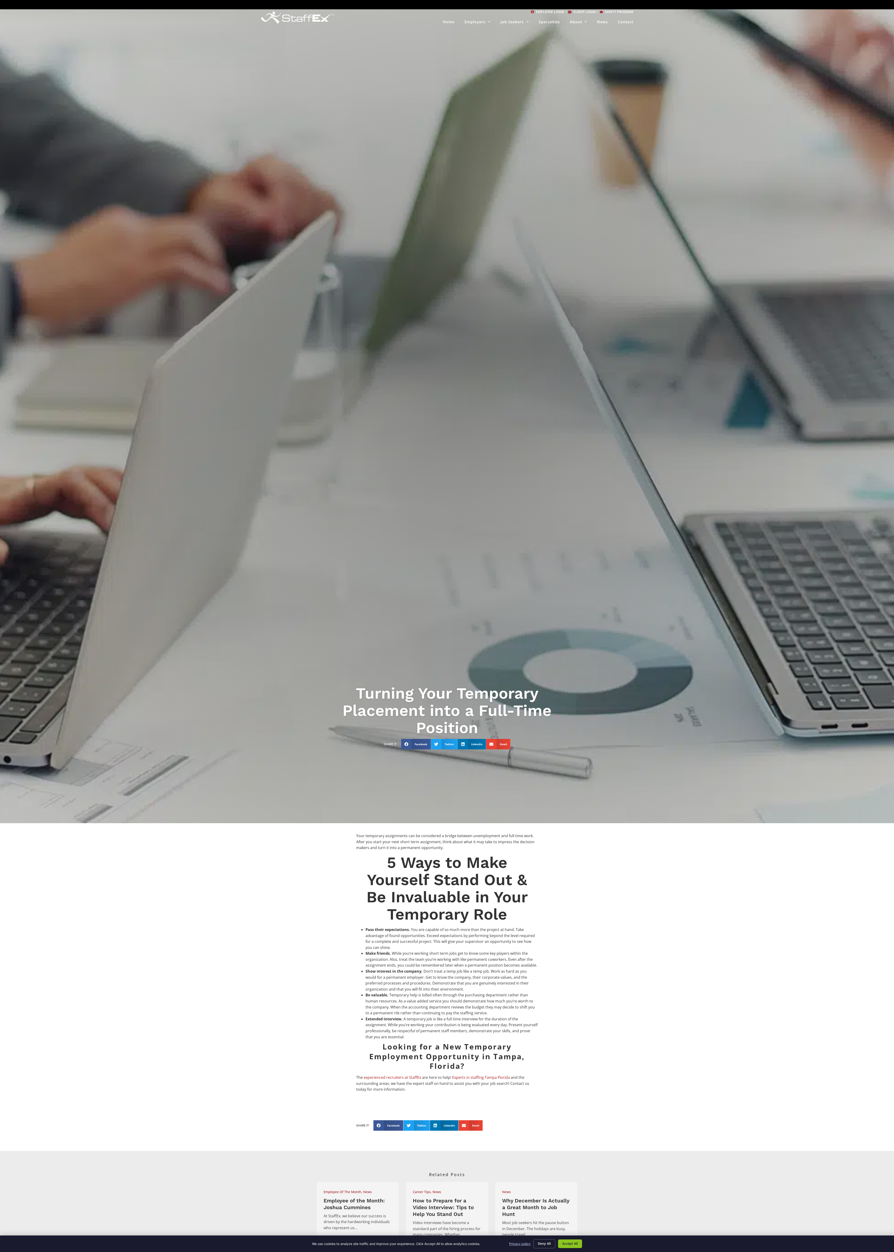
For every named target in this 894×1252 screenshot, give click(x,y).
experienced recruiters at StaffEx (392, 1077)
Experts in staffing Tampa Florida (480, 1077)
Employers (474, 21)
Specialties (549, 21)
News (602, 21)
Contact (625, 21)
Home (448, 21)
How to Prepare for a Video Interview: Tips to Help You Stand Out (443, 1207)
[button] (416, 744)
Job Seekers (512, 21)
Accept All (570, 1243)
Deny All (544, 1243)
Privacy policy (520, 1244)
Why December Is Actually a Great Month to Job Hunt (535, 1207)
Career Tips (422, 1192)
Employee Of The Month (342, 1192)
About (576, 21)
